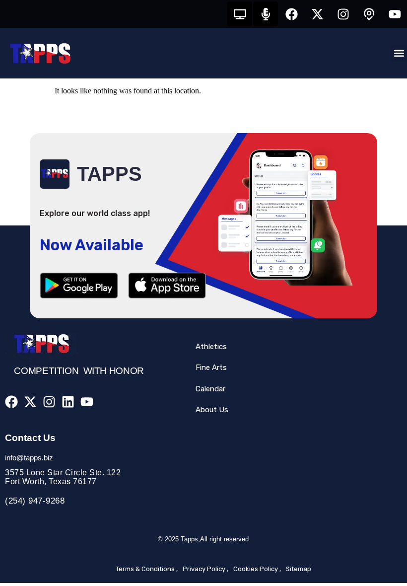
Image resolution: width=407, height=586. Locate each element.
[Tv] (239, 13)
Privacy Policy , (205, 569)
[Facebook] (291, 13)
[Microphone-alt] (265, 13)
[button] (399, 53)
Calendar (210, 388)
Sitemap (298, 569)
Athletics (211, 346)
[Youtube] (394, 13)
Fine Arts (211, 367)
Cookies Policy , (257, 569)
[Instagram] (343, 13)
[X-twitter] (317, 13)
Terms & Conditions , (147, 569)
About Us (212, 409)
